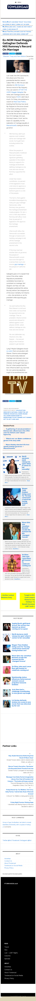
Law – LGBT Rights (11, 953)
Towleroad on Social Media (13, 865)
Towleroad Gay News (18, 7)
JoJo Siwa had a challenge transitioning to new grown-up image (21, 691)
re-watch (9, 351)
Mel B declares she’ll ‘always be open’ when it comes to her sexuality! (26, 462)
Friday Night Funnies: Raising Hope (22, 802)
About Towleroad (10, 863)
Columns (7, 956)
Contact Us (8, 861)
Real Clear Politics (20, 102)
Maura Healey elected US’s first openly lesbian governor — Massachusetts (16, 446)
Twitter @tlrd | (7, 840)
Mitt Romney (19, 85)
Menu (19, 2)
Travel (6, 947)
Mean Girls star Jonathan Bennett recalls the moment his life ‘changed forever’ (26, 530)
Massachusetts (11, 125)
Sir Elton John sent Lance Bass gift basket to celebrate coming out (26, 560)
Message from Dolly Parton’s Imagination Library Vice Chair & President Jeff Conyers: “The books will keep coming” (19, 779)
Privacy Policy (8, 868)
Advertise (7, 858)
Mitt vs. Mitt (8, 419)
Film (5, 950)
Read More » (16, 548)
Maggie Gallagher (17, 92)
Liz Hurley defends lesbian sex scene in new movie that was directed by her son (21, 703)
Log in (24, 996)
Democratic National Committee (14, 412)
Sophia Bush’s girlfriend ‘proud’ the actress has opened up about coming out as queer (21, 626)
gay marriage (19, 264)
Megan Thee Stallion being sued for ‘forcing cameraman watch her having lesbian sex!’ (26, 497)
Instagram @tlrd (25, 840)
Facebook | (16, 840)
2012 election (20, 410)
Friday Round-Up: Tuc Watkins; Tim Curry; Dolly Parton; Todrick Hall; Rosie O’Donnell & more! (19, 792)
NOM (19, 97)
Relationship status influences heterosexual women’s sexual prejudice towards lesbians (21, 680)
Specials (7, 959)
